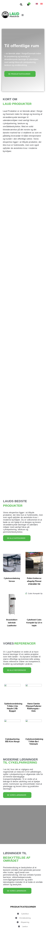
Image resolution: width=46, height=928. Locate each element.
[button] (22, 15)
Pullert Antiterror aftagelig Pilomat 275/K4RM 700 (34, 581)
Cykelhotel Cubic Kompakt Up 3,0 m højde (34, 623)
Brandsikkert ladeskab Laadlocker (11, 623)
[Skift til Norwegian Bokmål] (36, 3)
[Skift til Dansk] (41, 3)
